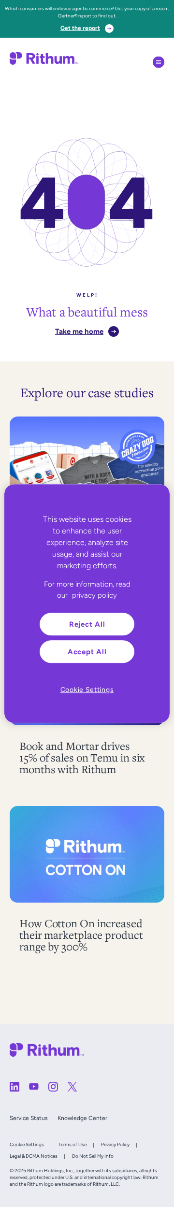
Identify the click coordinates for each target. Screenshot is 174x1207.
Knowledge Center (82, 1118)
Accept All (87, 651)
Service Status (29, 1118)
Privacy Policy (115, 1144)
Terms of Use (72, 1144)
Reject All (87, 624)
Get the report (80, 28)
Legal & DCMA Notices (34, 1156)
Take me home (79, 331)
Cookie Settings (27, 1144)
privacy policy (94, 595)
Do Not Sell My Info (93, 1156)
